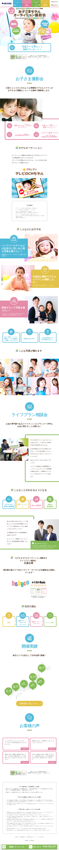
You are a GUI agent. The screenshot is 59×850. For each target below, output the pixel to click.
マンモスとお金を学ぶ (40, 836)
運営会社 (16, 836)
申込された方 (54, 1)
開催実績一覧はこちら (29, 703)
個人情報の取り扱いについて (30, 836)
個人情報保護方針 (22, 836)
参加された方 (54, 5)
